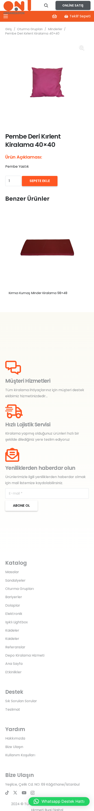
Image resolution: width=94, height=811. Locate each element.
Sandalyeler (15, 580)
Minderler (55, 29)
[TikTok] (7, 793)
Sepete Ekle (40, 180)
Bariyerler (13, 596)
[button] (46, 5)
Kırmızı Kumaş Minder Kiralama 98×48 (38, 293)
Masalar (12, 571)
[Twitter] (15, 793)
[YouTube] (24, 793)
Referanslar (15, 647)
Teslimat (12, 709)
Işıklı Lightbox (16, 622)
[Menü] (6, 16)
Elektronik (13, 613)
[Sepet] (54, 16)
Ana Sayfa (14, 663)
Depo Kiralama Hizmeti (24, 655)
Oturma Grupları (30, 29)
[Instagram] (33, 793)
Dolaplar (12, 605)
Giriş (8, 29)
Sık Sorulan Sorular (21, 700)
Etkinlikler (13, 672)
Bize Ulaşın (14, 746)
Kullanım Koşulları (20, 755)
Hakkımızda (15, 738)
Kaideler (12, 630)
